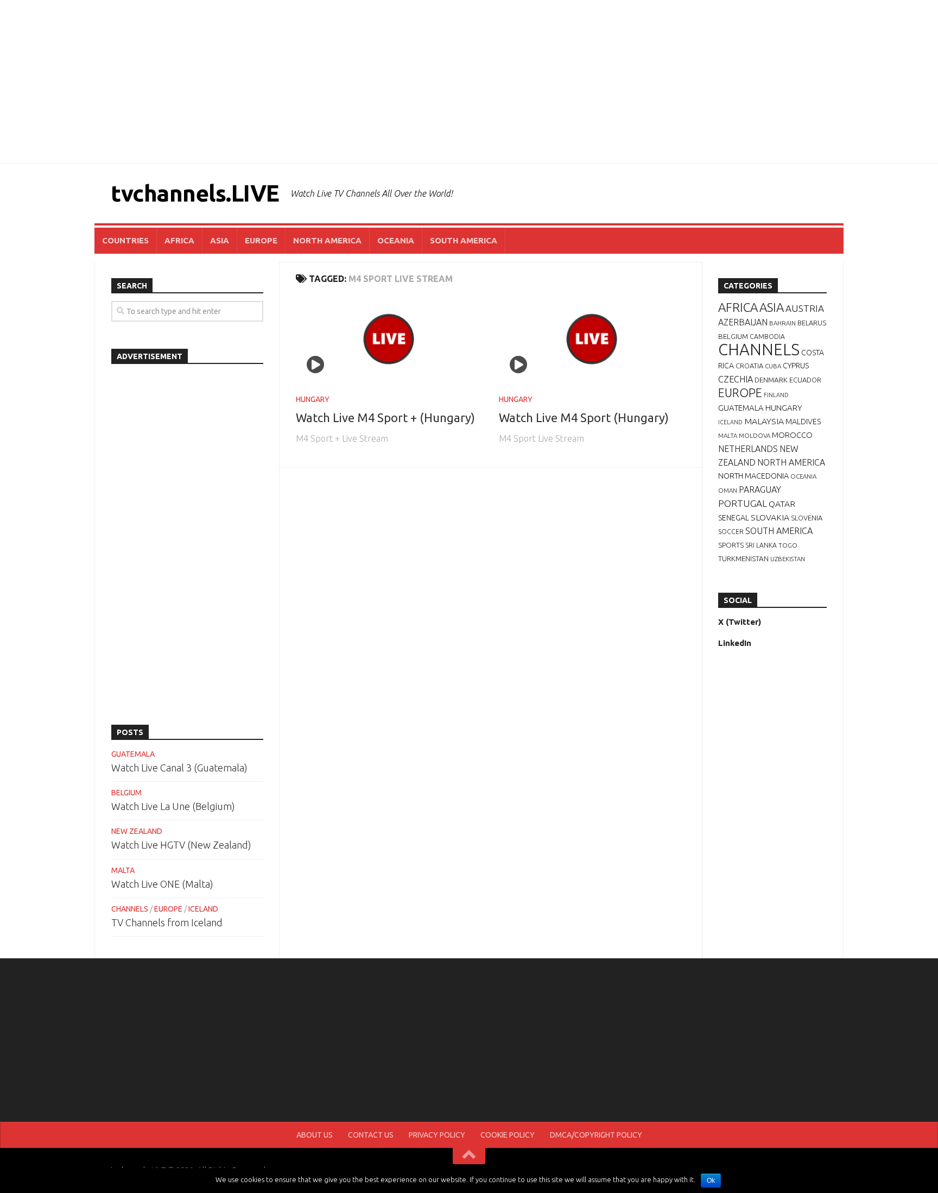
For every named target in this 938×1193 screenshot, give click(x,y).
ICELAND (203, 909)
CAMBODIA (767, 336)
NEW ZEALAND (136, 831)
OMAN (727, 490)
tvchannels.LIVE (195, 193)
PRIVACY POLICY (437, 1135)
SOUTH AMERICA (463, 240)
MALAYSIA (764, 421)
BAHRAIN (782, 322)
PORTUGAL (742, 503)
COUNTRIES (125, 240)
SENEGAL (733, 517)
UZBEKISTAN (787, 558)
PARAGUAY (760, 489)
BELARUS (811, 322)
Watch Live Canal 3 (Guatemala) (179, 767)
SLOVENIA (806, 518)
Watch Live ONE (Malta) (162, 883)
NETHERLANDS (748, 449)
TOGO (787, 545)
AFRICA (179, 240)
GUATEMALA (133, 754)
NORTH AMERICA (327, 240)
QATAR (782, 503)
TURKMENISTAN (743, 558)
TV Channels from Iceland (167, 922)
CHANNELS (129, 909)
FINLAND (776, 395)
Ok (711, 1180)
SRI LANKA (761, 545)
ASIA (219, 240)
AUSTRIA (804, 308)
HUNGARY (312, 399)
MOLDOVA (754, 435)
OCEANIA (395, 240)
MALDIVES (803, 421)
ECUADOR (805, 380)
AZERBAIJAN (743, 322)
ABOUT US (314, 1135)
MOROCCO (792, 434)
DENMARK (771, 379)
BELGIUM (126, 792)
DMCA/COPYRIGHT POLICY (596, 1135)
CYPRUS (796, 365)
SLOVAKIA (770, 517)
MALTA (123, 870)
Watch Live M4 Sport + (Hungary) (385, 417)
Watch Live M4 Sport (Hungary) (584, 417)
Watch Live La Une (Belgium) (173, 806)
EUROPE (261, 240)
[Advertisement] (469, 81)
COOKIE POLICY (507, 1135)
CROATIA (749, 365)
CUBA (773, 365)
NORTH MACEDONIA (753, 476)
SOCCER (731, 531)
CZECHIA (735, 379)
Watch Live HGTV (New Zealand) (181, 844)
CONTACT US (371, 1135)
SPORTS (731, 545)
